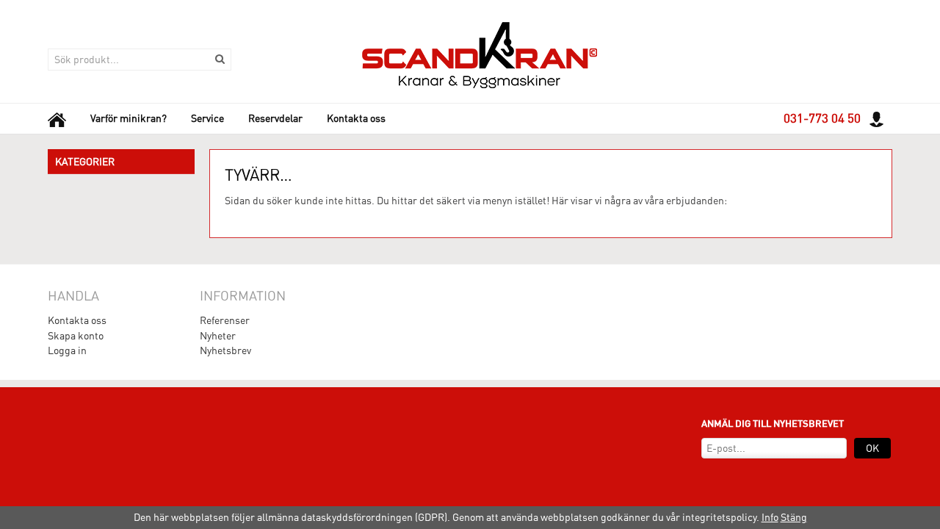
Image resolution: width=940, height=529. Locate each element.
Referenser (225, 320)
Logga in (67, 350)
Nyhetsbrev (225, 350)
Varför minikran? (128, 118)
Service (207, 118)
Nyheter (218, 336)
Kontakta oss (356, 118)
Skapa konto (76, 336)
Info (770, 517)
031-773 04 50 (822, 118)
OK (872, 448)
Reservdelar (275, 118)
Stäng (794, 517)
